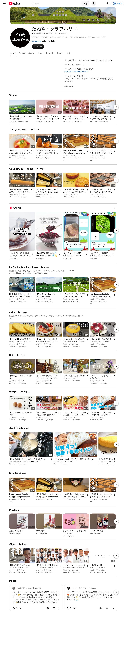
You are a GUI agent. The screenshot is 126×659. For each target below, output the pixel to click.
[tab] (13, 53)
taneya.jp (37, 41)
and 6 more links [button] (48, 41)
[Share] (48, 607)
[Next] (116, 106)
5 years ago (37, 588)
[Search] (85, 3)
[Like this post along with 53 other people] (13, 608)
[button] (68, 86)
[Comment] (54, 607)
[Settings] (107, 3)
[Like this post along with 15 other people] (68, 608)
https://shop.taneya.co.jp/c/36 (76, 71)
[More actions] (34, 116)
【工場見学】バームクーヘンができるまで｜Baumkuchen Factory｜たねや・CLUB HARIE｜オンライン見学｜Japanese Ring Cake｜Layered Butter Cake (89, 60)
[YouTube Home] (14, 3)
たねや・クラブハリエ (16, 155)
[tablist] (63, 53)
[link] (36, 599)
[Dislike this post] (20, 608)
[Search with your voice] (93, 3)
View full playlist (15, 533)
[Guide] (4, 3)
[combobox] (57, 3)
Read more (68, 86)
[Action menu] (58, 607)
